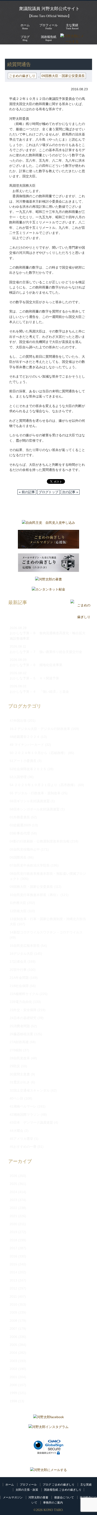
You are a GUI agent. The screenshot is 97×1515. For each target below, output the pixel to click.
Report (48, 38)
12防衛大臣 (18, 911)
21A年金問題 (19, 978)
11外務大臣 (18, 903)
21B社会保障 (19, 986)
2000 (13, 1385)
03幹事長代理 (20, 833)
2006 (13, 1337)
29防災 (15, 1066)
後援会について (64, 1497)
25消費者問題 (20, 1026)
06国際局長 (18, 857)
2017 (13, 1248)
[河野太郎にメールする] (48, 1470)
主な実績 (86, 1484)
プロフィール (28, 1484)
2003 (13, 1361)
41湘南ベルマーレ (23, 1106)
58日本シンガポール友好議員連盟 (35, 809)
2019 (13, 1232)
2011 (13, 1296)
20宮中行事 (18, 970)
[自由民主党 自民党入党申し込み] (48, 524)
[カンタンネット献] (48, 590)
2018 (13, 1240)
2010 (13, 1304)
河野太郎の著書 (38, 1497)
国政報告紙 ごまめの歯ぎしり (62, 1489)
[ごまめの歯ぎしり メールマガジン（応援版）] (48, 540)
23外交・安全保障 (23, 1010)
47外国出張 (18, 720)
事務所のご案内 (53, 1502)
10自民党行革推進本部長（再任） (35, 895)
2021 (13, 1216)
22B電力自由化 (21, 1002)
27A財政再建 (19, 1042)
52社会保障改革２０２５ (28, 769)
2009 (13, 1312)
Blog (25, 38)
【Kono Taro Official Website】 (49, 16)
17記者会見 (18, 961)
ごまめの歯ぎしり (34, 51)
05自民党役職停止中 (25, 849)
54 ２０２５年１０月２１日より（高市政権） (43, 785)
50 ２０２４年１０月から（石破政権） (38, 753)
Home (25, 26)
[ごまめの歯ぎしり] (80, 617)
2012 (13, 1288)
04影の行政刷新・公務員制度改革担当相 (39, 841)
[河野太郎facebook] (48, 1418)
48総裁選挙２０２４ (25, 737)
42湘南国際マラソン (25, 1114)
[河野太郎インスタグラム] (48, 1428)
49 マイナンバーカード (27, 745)
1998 (13, 1401)
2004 (13, 1353)
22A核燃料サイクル (24, 994)
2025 (13, 1184)
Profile (48, 26)
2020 (13, 1224)
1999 (13, 1393)
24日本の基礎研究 (23, 1018)
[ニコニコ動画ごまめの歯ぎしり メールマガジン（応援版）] (48, 563)
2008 (13, 1320)
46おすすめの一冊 (23, 1146)
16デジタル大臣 (21, 953)
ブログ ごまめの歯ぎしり (58, 1484)
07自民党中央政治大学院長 (30, 865)
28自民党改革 (20, 1058)
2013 (13, 1280)
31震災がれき (20, 1082)
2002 (13, 1369)
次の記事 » (70, 492)
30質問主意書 (20, 1074)
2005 (13, 1345)
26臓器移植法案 (21, 1034)
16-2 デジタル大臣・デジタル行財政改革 (40, 729)
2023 (13, 1200)
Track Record (72, 26)
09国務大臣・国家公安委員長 (63, 76)
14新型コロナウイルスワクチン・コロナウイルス (46, 932)
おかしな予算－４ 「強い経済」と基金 (39, 691)
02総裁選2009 (20, 825)
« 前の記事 (27, 492)
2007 (13, 1328)
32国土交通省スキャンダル (30, 1090)
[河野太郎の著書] (48, 580)
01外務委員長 (20, 817)
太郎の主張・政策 (27, 1489)
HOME (10, 51)
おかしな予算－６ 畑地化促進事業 (36, 665)
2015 (13, 1264)
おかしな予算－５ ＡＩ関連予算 (34, 678)
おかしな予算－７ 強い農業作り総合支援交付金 (46, 652)
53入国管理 (18, 777)
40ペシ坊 (16, 1098)
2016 (13, 1256)
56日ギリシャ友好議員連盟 (30, 801)
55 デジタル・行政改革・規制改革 (35, 793)
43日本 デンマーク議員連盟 (31, 1122)
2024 (13, 1192)
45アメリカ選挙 (21, 1138)
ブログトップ (48, 492)
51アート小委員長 (23, 761)
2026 (13, 1176)
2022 (13, 1208)
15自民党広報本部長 (25, 945)
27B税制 (16, 1050)
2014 (13, 1272)
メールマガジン (13, 1497)
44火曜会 (16, 1131)
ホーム (9, 1484)
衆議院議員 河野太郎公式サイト (49, 8)
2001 (13, 1377)
